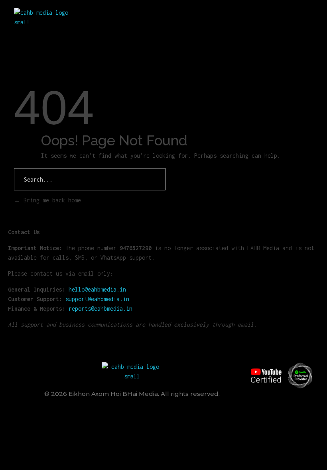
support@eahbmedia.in (97, 299)
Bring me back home (50, 200)
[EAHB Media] (44, 17)
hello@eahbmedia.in (97, 289)
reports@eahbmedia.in (100, 308)
